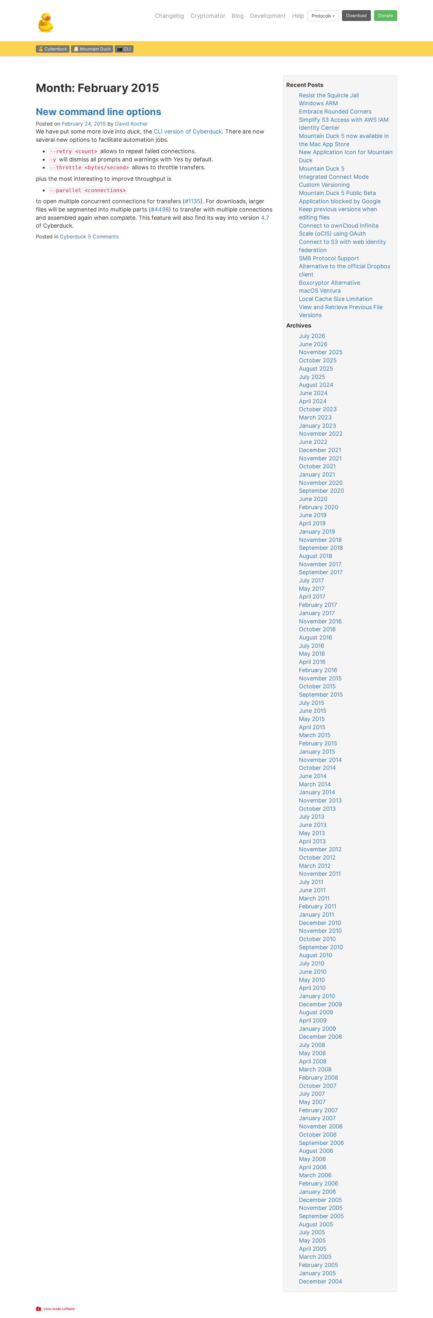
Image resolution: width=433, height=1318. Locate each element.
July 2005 (312, 1232)
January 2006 (317, 1191)
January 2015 (317, 751)
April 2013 (312, 841)
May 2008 (312, 1053)
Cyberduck (73, 236)
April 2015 (312, 727)
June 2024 (313, 393)
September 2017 (321, 572)
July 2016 (311, 645)
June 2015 (312, 710)
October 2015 (317, 686)
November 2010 (320, 930)
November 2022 (321, 433)
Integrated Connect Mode (334, 176)
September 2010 (321, 947)
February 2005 (318, 1265)
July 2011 (311, 882)
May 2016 (312, 653)
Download (356, 15)
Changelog (169, 16)
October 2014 (317, 767)
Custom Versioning (324, 184)
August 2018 (315, 556)
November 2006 (321, 1126)
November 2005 (321, 1207)
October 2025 (318, 360)
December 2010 (320, 922)
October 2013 (317, 808)
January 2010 (317, 996)
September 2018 (321, 547)
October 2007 (317, 1085)
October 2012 (317, 857)
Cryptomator (208, 16)
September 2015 (321, 694)
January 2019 (317, 531)
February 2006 (318, 1183)
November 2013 (320, 800)
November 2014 (320, 759)
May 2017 (312, 588)
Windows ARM (318, 103)
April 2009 (312, 1020)
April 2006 (312, 1167)
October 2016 (317, 629)
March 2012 (315, 865)
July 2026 (312, 336)
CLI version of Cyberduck (188, 131)
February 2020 (318, 507)
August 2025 (316, 368)
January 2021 (317, 474)
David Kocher (131, 123)
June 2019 (312, 515)
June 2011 (312, 890)
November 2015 (320, 678)
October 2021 (317, 466)
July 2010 (311, 963)
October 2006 (318, 1134)
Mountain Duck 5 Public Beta (337, 193)
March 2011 (314, 898)
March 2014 (315, 784)
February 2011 (317, 906)
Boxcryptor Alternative (329, 282)
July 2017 (311, 580)
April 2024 (313, 401)
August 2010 (315, 955)
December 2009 (320, 1004)
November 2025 (321, 352)
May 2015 (312, 719)
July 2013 (311, 816)
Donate (385, 15)
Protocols (322, 15)
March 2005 (315, 1256)
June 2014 (313, 776)
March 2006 (315, 1175)
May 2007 (312, 1102)
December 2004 (320, 1281)
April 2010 (312, 987)
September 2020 (321, 490)
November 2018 (320, 539)
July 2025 (312, 376)
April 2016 (312, 662)
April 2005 (312, 1248)
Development (268, 16)
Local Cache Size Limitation (336, 298)
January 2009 (317, 1028)
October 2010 (317, 939)
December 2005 (320, 1200)
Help (298, 16)
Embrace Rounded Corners (335, 111)
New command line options (98, 111)
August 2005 (316, 1224)
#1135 (192, 201)
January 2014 (317, 792)
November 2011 (320, 873)
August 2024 (316, 384)
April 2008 (312, 1061)
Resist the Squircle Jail (329, 95)
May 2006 (312, 1159)
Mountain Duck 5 (322, 168)
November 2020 (321, 482)
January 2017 (317, 613)
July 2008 (312, 1045)
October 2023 (318, 409)
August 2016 (315, 637)
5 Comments (103, 236)
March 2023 (315, 417)
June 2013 (312, 824)
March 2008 (315, 1069)
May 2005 (312, 1240)
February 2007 (318, 1110)
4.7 (265, 217)
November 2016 (320, 621)
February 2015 (318, 743)
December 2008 (320, 1036)
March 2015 (315, 735)
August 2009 (316, 1012)
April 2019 (312, 523)
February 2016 (318, 670)
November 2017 (320, 564)
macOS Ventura (320, 290)
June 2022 (313, 441)
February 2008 (318, 1077)
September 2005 (321, 1216)
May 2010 (312, 980)
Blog (238, 16)
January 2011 (316, 914)
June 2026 (313, 344)
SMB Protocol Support (329, 258)
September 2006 (321, 1142)
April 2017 (312, 596)
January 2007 (317, 1118)
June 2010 (312, 971)
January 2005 (317, 1273)
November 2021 (320, 458)
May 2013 (312, 833)
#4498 (160, 209)
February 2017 (318, 604)
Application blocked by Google (340, 201)
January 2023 (317, 425)
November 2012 (320, 849)
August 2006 (316, 1150)
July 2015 (311, 702)
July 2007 (312, 1093)
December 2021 (320, 450)
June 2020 (313, 499)
